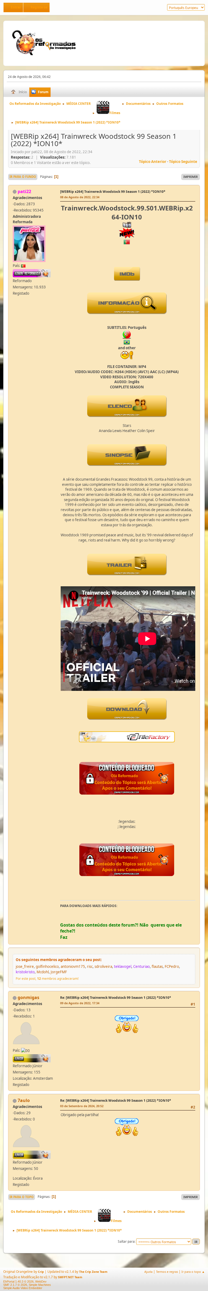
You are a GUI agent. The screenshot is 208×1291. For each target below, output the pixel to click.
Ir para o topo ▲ (193, 1272)
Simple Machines (40, 1284)
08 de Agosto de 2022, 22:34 (79, 197)
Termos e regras (167, 1272)
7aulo (24, 1100)
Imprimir (190, 177)
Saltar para (126, 1241)
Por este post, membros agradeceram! (47, 978)
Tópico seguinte (183, 161)
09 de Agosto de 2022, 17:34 (79, 1003)
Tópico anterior (152, 161)
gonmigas (28, 997)
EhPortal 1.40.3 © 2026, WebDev (25, 1281)
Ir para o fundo (22, 177)
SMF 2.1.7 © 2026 (15, 1284)
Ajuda (148, 1272)
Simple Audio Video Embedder (22, 1288)
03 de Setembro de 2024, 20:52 (81, 1106)
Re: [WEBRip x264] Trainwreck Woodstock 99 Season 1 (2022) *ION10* (115, 997)
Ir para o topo (21, 1197)
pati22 (24, 191)
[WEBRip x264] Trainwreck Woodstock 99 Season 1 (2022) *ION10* (112, 191)
